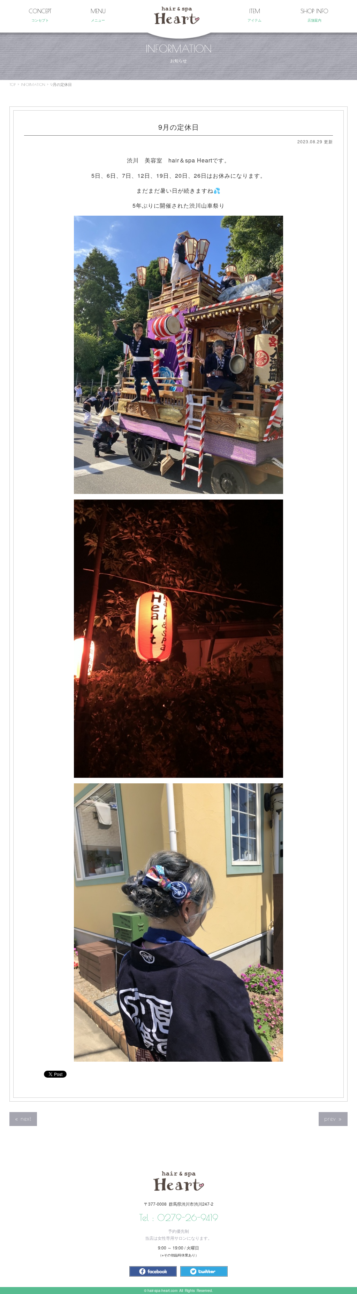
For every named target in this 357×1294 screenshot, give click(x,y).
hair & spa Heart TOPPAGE (176, 15)
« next (23, 1119)
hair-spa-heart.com (162, 1290)
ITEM (254, 15)
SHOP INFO (314, 15)
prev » (333, 1119)
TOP (12, 84)
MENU (98, 15)
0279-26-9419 (187, 1217)
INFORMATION (33, 84)
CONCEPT (40, 15)
